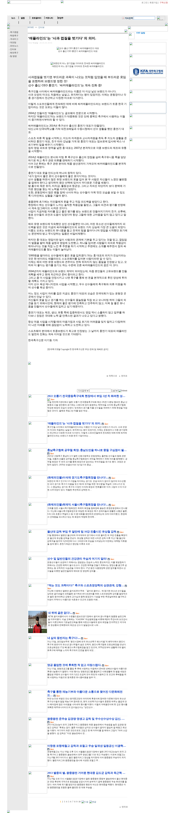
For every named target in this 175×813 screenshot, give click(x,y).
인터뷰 (41, 27)
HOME (31, 27)
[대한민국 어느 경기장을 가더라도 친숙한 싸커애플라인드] (78, 63)
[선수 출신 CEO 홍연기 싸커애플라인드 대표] (78, 48)
